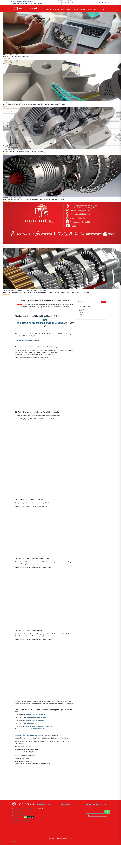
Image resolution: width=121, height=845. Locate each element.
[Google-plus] (106, 2)
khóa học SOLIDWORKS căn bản (36, 714)
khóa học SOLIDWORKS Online (35, 720)
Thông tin (75, 9)
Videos (63, 9)
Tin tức (81, 316)
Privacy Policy (51, 838)
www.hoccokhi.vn (26, 746)
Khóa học (56, 9)
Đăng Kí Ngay (7, 201)
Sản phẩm (89, 9)
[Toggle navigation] (106, 10)
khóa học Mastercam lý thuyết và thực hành (39, 726)
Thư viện (82, 9)
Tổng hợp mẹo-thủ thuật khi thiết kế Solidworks (41, 323)
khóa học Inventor (30, 723)
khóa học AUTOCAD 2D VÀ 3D (34, 729)
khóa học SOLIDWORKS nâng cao (35, 717)
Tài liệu (68, 9)
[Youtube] (109, 2)
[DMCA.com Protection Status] (29, 817)
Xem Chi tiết (6, 58)
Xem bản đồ (6, 246)
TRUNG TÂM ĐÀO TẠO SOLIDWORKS (30, 735)
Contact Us (40, 808)
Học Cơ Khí (64, 710)
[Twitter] (102, 2)
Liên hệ (102, 9)
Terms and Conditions (62, 838)
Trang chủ (49, 9)
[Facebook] (99, 2)
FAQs (72, 838)
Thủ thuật (81, 312)
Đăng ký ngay (6, 106)
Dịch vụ (96, 9)
